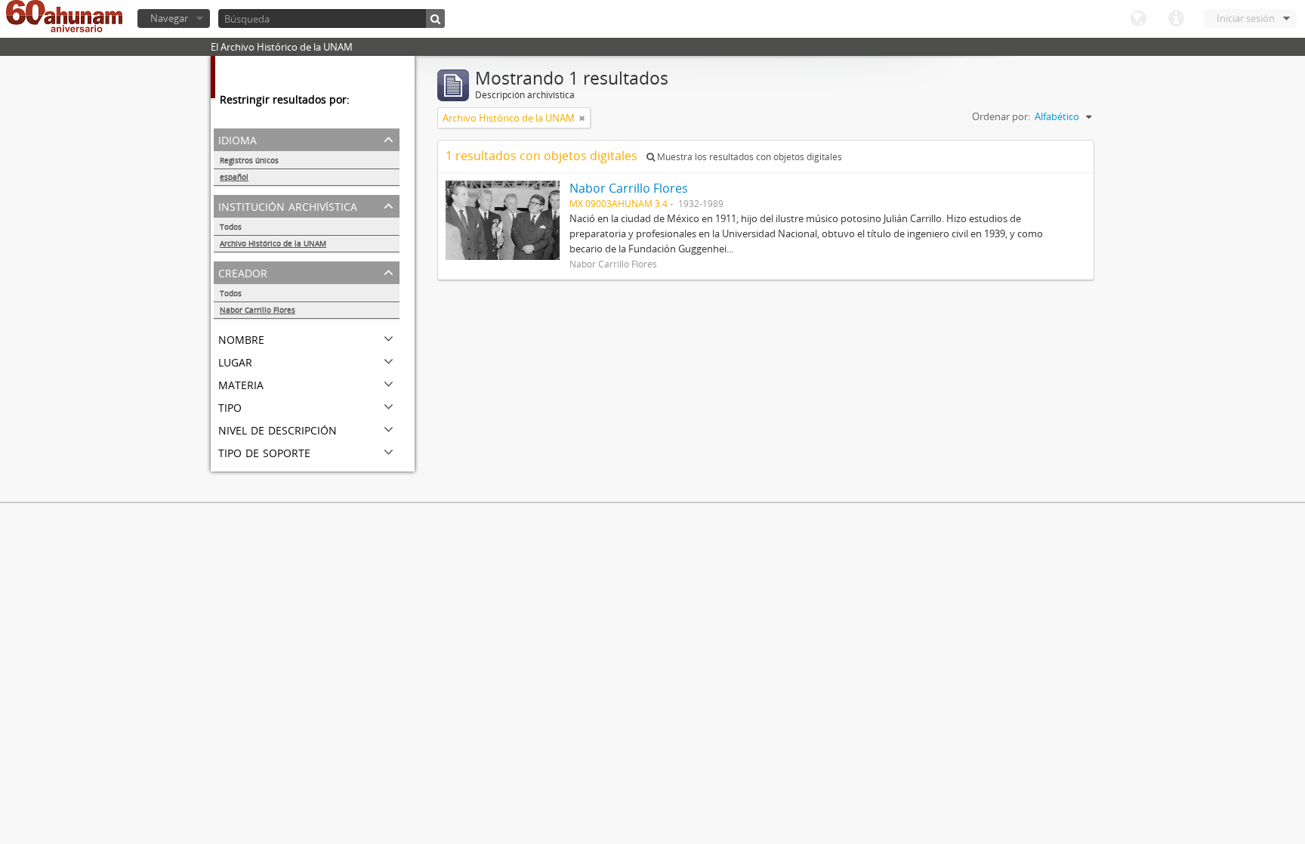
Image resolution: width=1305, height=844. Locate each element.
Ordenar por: (1001, 116)
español (234, 177)
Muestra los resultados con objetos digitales (748, 156)
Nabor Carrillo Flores (257, 310)
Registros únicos (249, 160)
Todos (231, 226)
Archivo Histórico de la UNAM (273, 243)
